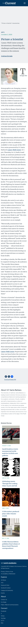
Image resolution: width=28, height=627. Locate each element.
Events (3, 593)
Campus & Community (7, 590)
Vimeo (2, 616)
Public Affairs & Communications (9, 605)
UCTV (2, 620)
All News (3, 580)
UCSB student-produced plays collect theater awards (10, 514)
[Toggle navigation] (24, 3)
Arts (2, 32)
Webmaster (12, 574)
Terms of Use (9, 571)
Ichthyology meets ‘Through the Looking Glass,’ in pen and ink (9, 483)
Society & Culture (5, 588)
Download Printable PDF (10, 379)
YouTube (3, 618)
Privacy (3, 571)
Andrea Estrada (6, 56)
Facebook (3, 611)
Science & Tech (5, 585)
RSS (2, 623)
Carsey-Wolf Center (14, 150)
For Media (3, 602)
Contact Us (4, 599)
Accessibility (4, 574)
